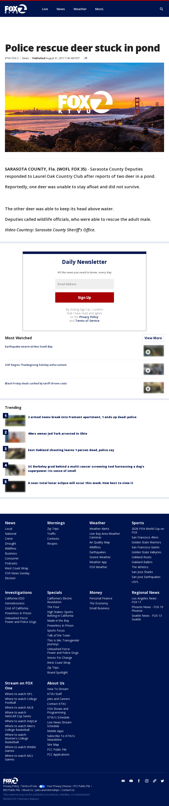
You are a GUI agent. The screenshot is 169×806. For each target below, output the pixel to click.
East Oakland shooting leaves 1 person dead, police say (71, 450)
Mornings (56, 522)
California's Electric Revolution (59, 600)
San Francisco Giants (146, 547)
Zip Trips (53, 529)
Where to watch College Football (21, 700)
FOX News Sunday (17, 573)
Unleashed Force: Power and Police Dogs (20, 620)
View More (153, 338)
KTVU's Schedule (58, 717)
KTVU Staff (54, 694)
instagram (146, 781)
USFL (135, 582)
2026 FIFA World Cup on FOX (148, 530)
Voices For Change (59, 658)
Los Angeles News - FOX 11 (145, 600)
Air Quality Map (99, 542)
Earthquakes (97, 552)
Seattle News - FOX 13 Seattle (147, 617)
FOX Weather (98, 567)
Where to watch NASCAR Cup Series (18, 714)
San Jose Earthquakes (146, 577)
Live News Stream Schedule (59, 724)
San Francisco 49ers (145, 537)
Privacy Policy (89, 317)
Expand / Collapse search (161, 9)
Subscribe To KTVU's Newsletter (61, 738)
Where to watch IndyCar (21, 721)
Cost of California (16, 608)
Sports (138, 522)
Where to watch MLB (19, 707)
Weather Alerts (99, 529)
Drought (10, 543)
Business (11, 553)
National (10, 534)
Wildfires (10, 548)
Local (8, 529)
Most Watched (18, 337)
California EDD (15, 598)
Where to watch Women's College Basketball (16, 738)
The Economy (98, 603)
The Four (53, 607)
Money (95, 592)
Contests (53, 538)
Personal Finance (100, 598)
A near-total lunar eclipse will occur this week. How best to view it (80, 483)
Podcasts (11, 563)
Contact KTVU (56, 704)
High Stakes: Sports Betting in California (60, 614)
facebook (139, 781)
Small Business (99, 608)
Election (10, 578)
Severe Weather (100, 557)
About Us (55, 683)
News (25, 58)
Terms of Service (87, 321)
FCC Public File (57, 749)
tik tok (154, 781)
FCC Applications (58, 754)
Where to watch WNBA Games (20, 749)
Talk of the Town (58, 635)
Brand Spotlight (57, 672)
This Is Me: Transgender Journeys (63, 642)
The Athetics (140, 567)
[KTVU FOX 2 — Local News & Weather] (18, 9)
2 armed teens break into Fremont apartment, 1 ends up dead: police (82, 417)
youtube (131, 781)
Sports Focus (56, 630)
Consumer (12, 558)
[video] (153, 351)
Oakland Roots (141, 557)
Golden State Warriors (146, 542)
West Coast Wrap (16, 568)
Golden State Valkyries (146, 552)
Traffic (51, 534)
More (99, 9)
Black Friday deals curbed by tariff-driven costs (36, 383)
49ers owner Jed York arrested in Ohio (57, 433)
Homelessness (15, 603)
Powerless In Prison (18, 613)
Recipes (52, 543)
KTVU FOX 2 (12, 58)
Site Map (53, 744)
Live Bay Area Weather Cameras (104, 535)
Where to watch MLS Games (19, 757)
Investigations (18, 592)
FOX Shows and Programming (57, 710)
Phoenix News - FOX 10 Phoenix (147, 609)
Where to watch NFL (19, 694)
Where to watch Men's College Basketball (20, 728)
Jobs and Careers (58, 699)
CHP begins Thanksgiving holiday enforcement (36, 365)
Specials (54, 592)
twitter (162, 781)
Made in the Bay (58, 620)
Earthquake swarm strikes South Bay (29, 346)
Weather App (98, 562)
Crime (9, 538)
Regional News (145, 592)
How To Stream (57, 689)
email (123, 781)
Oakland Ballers (142, 562)
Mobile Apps (55, 731)
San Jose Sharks (142, 572)
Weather (97, 522)
